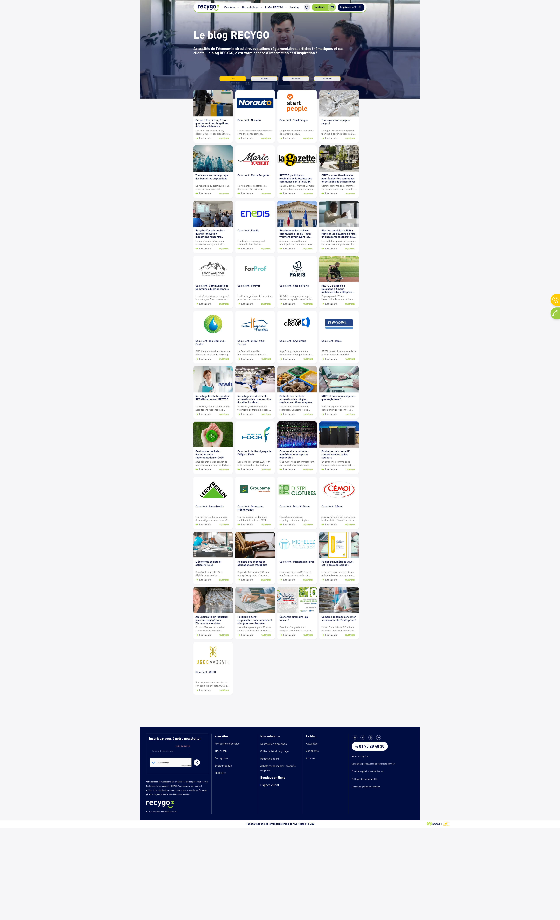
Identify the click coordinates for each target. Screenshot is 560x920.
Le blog (294, 7)
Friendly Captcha (186, 765)
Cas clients (296, 78)
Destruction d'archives (273, 743)
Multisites (220, 772)
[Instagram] (370, 737)
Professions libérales (227, 743)
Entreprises (222, 758)
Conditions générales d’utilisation (368, 771)
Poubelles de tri (269, 758)
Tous (233, 78)
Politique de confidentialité (364, 779)
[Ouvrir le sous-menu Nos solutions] (261, 7)
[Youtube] (378, 737)
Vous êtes (229, 7)
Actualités (327, 78)
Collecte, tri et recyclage (274, 751)
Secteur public (223, 765)
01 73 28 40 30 (371, 746)
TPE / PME (221, 750)
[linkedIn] (355, 737)
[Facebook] (362, 737)
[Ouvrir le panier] (332, 7)
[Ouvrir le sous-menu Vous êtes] (238, 7)
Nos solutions (250, 7)
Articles (264, 78)
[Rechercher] (307, 7)
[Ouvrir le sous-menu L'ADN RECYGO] (286, 7)
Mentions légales (360, 756)
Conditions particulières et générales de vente (374, 763)
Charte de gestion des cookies (366, 786)
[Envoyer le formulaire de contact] (197, 762)
